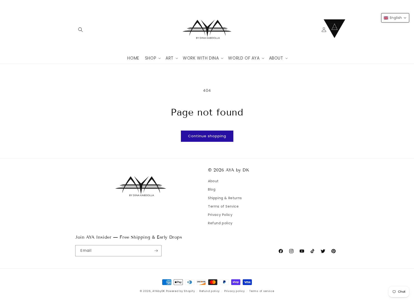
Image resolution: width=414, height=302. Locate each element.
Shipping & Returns (225, 198)
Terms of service (261, 291)
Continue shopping (207, 135)
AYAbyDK (158, 291)
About (213, 181)
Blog (211, 189)
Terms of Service (223, 206)
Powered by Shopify (180, 291)
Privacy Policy (220, 214)
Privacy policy (234, 291)
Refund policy (220, 223)
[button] (80, 29)
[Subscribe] (156, 250)
